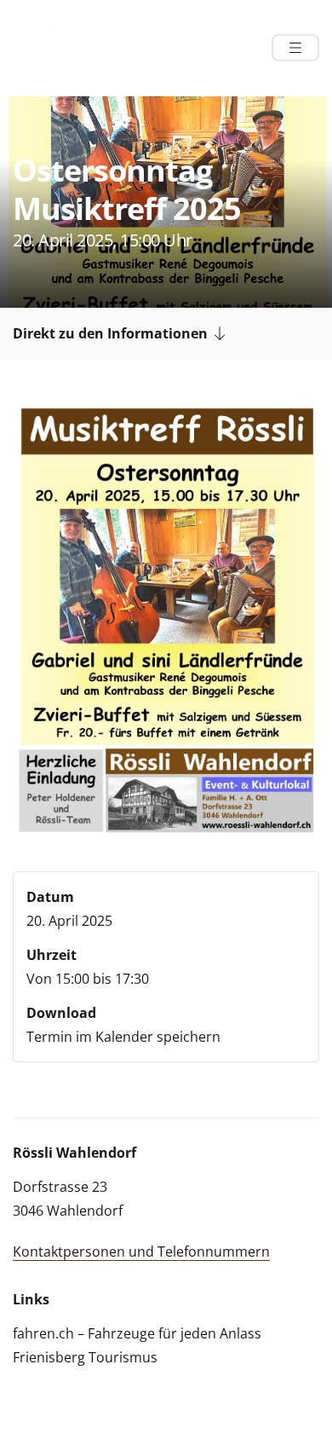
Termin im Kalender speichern (123, 1036)
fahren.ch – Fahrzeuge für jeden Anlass (137, 1333)
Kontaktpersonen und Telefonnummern (141, 1251)
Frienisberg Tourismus (85, 1357)
